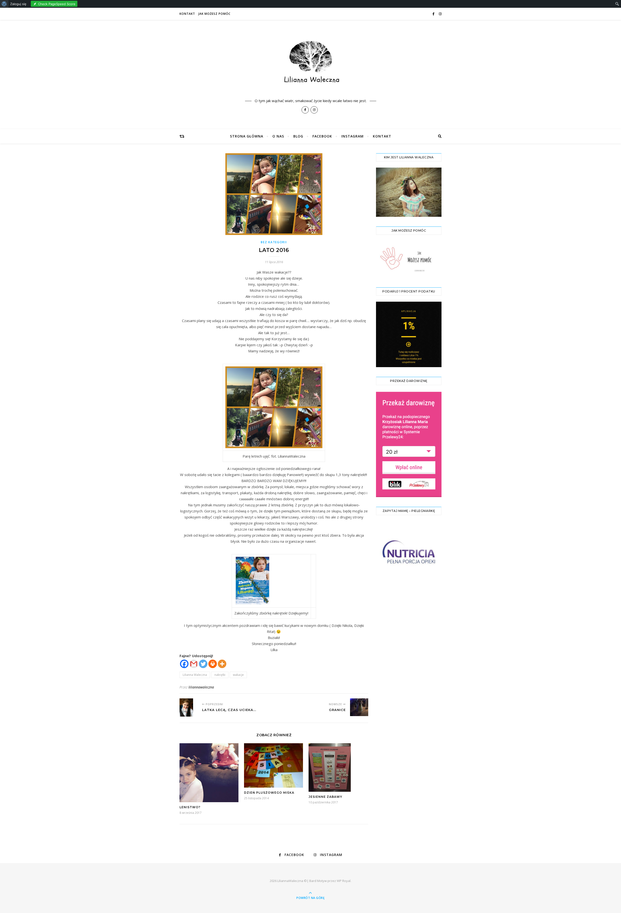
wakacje (238, 675)
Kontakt (187, 14)
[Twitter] (203, 664)
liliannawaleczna (201, 687)
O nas (278, 136)
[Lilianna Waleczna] (310, 65)
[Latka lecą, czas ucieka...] (189, 707)
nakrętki (219, 675)
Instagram (352, 136)
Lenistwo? (190, 807)
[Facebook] (184, 664)
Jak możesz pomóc (214, 14)
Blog (298, 136)
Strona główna (246, 136)
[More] (222, 664)
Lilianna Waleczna (195, 675)
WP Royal (344, 881)
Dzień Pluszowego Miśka (269, 792)
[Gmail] (193, 664)
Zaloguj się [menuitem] (18, 4)
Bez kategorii (274, 242)
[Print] (212, 664)
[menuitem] (4, 4)
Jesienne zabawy (325, 797)
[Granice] (359, 707)
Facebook (322, 136)
